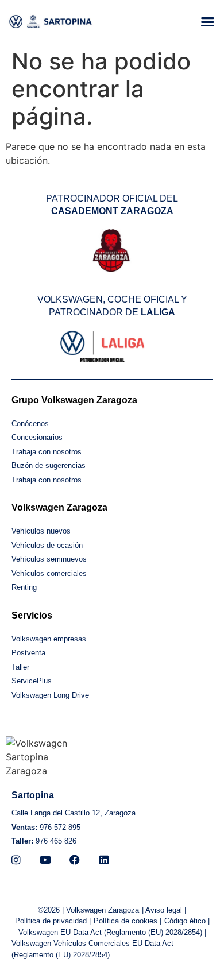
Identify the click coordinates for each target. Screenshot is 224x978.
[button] (208, 22)
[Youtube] (45, 859)
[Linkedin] (104, 859)
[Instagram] (16, 859)
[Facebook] (74, 859)
